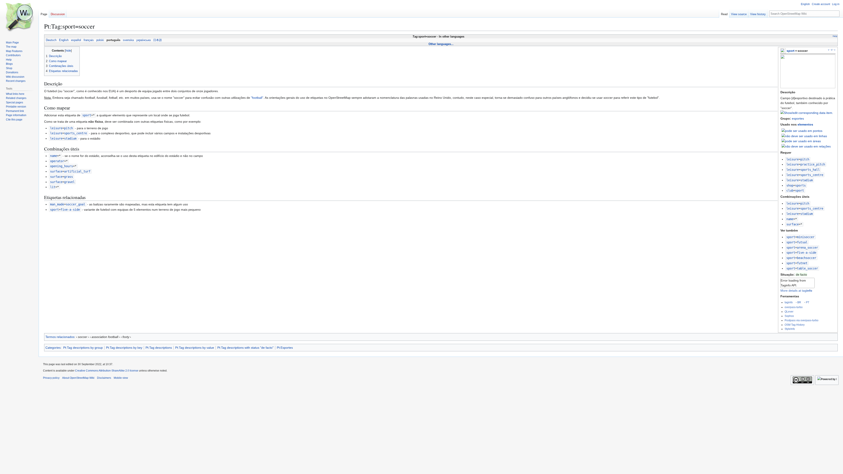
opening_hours (61, 166)
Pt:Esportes (285, 347)
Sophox (789, 315)
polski (100, 40)
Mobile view (121, 377)
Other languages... (441, 44)
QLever (789, 311)
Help (835, 36)
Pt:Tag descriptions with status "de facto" (245, 347)
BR (799, 302)
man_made (57, 204)
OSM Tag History (795, 324)
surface (792, 224)
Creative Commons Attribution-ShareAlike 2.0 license (106, 370)
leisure (792, 159)
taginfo (789, 302)
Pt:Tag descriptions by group (83, 347)
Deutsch (51, 40)
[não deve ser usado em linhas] (804, 136)
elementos (805, 124)
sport (790, 50)
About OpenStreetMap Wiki (78, 377)
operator (57, 161)
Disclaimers (104, 377)
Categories (53, 347)
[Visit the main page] (19, 17)
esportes (798, 118)
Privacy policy (51, 377)
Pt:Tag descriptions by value (194, 347)
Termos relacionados (59, 337)
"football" (257, 97)
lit (52, 187)
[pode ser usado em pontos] (802, 130)
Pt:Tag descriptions (159, 347)
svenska (128, 40)
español (76, 40)
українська (143, 40)
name (789, 219)
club (789, 190)
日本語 (157, 40)
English (63, 40)
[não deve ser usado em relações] (806, 146)
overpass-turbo (794, 307)
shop (789, 185)
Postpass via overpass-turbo (801, 320)
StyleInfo (790, 328)
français (89, 40)
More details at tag (796, 290)
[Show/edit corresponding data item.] (806, 113)
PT (807, 302)
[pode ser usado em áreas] (801, 141)
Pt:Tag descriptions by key (124, 347)
